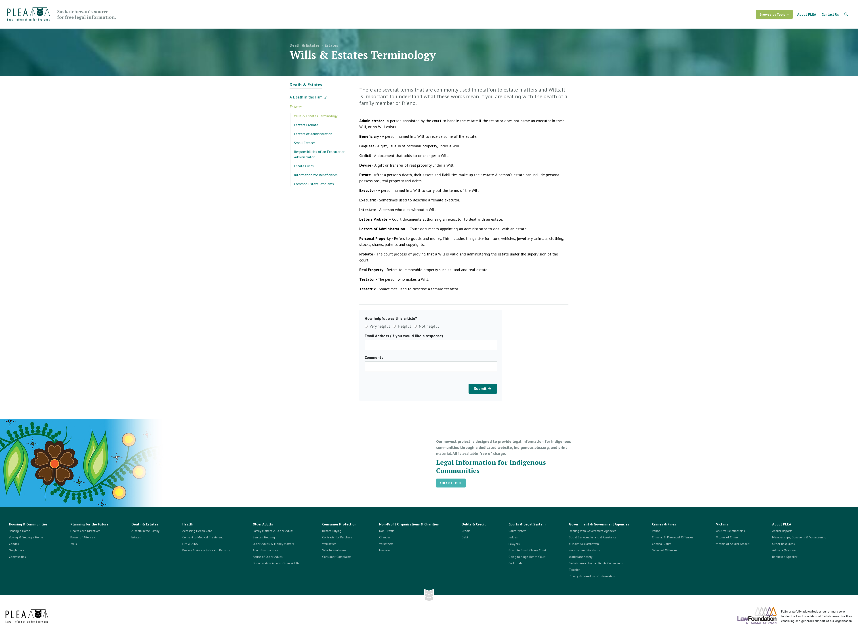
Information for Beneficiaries (316, 175)
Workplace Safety (581, 557)
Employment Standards (584, 550)
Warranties (329, 544)
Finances (385, 550)
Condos (14, 544)
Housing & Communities (28, 524)
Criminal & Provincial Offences (672, 537)
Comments (374, 357)
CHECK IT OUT (451, 483)
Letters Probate (306, 125)
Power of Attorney (82, 537)
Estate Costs (304, 166)
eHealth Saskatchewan (584, 544)
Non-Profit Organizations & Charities (409, 524)
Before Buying (331, 531)
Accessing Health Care (197, 531)
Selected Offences (664, 550)
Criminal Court (661, 544)
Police (656, 531)
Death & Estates (305, 45)
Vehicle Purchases (334, 550)
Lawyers (514, 544)
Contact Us (830, 14)
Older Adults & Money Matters (273, 544)
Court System (517, 531)
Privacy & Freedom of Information (592, 576)
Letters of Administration (313, 134)
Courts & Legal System (527, 524)
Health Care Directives (85, 531)
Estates (331, 45)
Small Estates (304, 142)
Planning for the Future (89, 524)
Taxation (574, 570)
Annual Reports (782, 531)
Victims (722, 524)
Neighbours (16, 550)
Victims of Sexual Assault (732, 544)
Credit (466, 531)
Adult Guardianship (265, 550)
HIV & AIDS (190, 544)
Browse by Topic (772, 14)
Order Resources (783, 544)
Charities (385, 537)
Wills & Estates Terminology (315, 116)
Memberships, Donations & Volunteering (799, 537)
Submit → (483, 388)
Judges (513, 537)
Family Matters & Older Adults (273, 531)
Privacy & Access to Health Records (206, 550)
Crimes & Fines (664, 524)
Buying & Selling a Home (26, 537)
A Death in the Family (308, 97)
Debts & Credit (474, 524)
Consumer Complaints (336, 557)
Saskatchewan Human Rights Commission (596, 563)
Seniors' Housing (264, 537)
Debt (465, 537)
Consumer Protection (339, 524)
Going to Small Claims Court (527, 550)
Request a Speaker (784, 557)
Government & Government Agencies (599, 524)
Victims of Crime (727, 537)
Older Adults (263, 524)
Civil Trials (515, 563)
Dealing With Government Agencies (592, 531)
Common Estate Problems (314, 184)
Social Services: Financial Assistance (592, 537)
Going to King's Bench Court (527, 557)
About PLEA (806, 14)
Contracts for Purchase (337, 537)
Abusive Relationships (730, 531)
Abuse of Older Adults (268, 557)
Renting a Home (19, 531)
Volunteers (386, 544)
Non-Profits (386, 531)
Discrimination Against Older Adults (276, 563)
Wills (73, 544)
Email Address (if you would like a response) (404, 335)
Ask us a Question (784, 550)
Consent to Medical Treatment (202, 537)
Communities (17, 557)
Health (187, 524)
